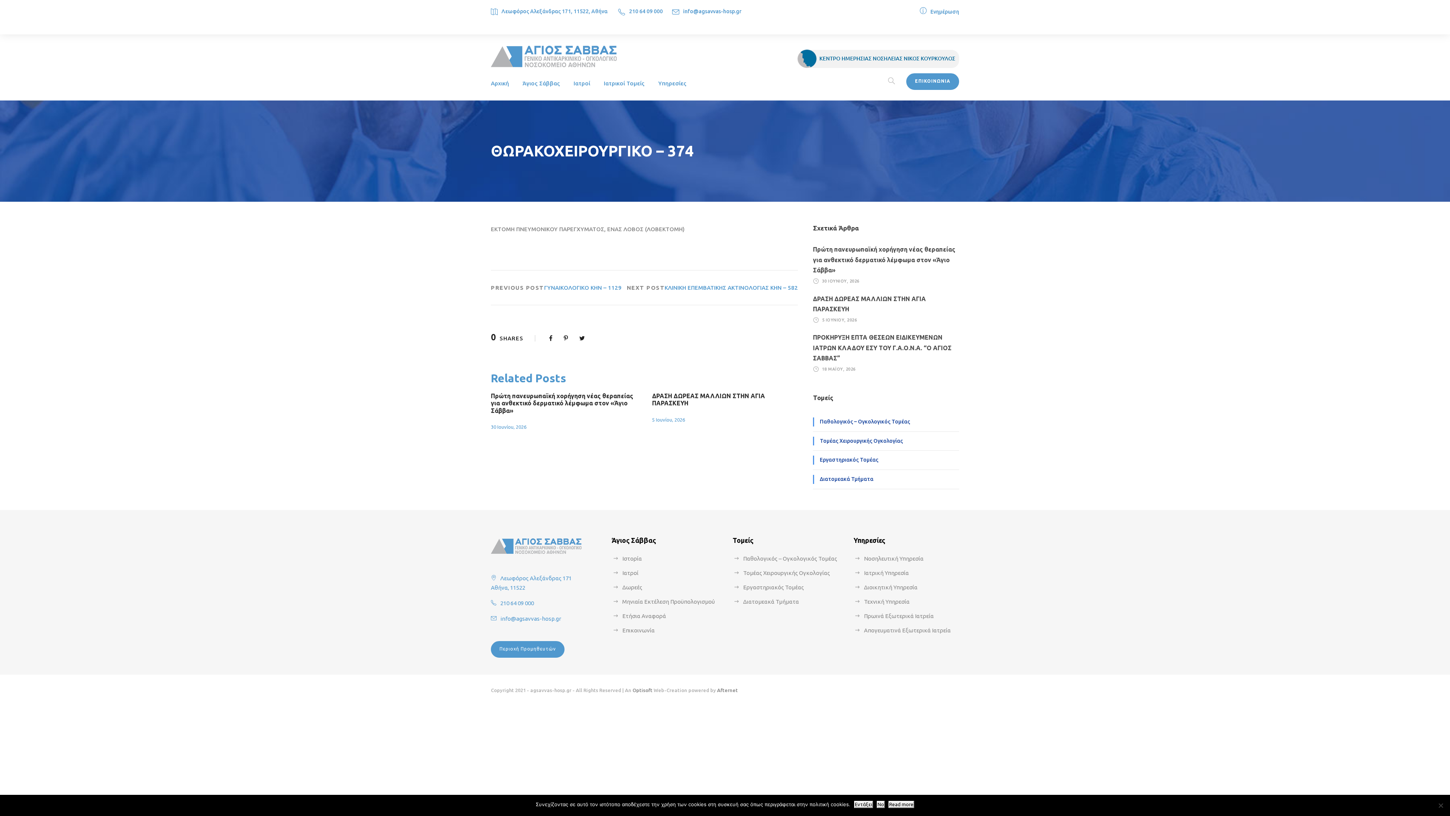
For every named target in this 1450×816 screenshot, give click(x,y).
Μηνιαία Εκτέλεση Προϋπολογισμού (668, 601)
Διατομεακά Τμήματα (846, 479)
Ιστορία (632, 558)
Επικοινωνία (638, 630)
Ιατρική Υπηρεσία (886, 573)
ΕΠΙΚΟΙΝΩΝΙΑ (932, 81)
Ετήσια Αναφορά (644, 616)
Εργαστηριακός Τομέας (849, 460)
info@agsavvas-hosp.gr (712, 11)
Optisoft (642, 690)
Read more (901, 804)
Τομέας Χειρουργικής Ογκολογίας (861, 441)
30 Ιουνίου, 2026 (508, 427)
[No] (1440, 805)
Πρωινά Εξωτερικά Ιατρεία (899, 616)
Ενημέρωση (944, 12)
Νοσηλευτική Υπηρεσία (894, 558)
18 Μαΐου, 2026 (839, 369)
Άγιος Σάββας (541, 83)
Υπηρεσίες (672, 83)
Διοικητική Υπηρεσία (891, 587)
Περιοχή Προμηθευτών (528, 648)
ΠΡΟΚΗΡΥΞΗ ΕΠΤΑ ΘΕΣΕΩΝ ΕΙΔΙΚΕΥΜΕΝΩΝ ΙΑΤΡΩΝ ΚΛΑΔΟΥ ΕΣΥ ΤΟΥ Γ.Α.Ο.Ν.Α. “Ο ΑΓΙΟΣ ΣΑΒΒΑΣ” (882, 347)
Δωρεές (632, 587)
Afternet (727, 690)
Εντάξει (863, 804)
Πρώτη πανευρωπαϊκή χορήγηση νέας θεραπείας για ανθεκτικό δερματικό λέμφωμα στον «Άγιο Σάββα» (562, 403)
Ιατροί (582, 83)
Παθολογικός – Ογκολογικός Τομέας (865, 422)
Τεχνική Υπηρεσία (887, 601)
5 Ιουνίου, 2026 (668, 419)
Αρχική (500, 83)
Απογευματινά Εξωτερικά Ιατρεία (907, 630)
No (881, 804)
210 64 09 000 (646, 11)
